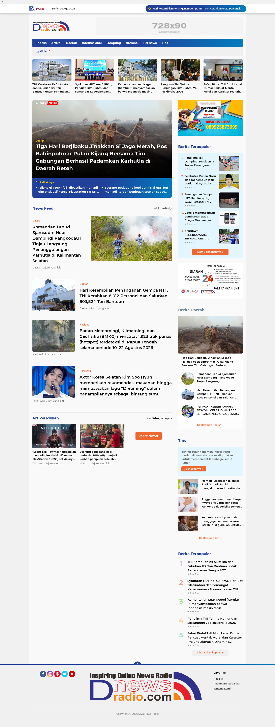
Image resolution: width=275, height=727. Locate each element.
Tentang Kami (222, 688)
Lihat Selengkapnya (158, 418)
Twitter (66, 679)
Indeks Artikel (161, 208)
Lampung (113, 43)
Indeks (41, 43)
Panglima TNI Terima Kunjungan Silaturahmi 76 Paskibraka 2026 (178, 88)
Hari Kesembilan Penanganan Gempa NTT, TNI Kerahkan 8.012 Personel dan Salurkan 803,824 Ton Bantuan (124, 296)
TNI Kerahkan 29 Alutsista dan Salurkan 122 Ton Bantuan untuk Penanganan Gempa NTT (51, 88)
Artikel (56, 43)
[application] (137, 723)
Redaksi (218, 678)
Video (44, 51)
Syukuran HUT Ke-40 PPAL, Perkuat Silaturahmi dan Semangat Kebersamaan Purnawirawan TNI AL (93, 88)
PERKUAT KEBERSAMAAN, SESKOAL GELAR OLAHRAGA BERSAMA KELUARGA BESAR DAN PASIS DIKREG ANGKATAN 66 (200, 234)
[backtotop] (137, 665)
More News (148, 436)
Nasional (132, 43)
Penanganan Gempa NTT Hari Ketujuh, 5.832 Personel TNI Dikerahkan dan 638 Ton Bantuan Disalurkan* (199, 198)
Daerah (71, 43)
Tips (165, 43)
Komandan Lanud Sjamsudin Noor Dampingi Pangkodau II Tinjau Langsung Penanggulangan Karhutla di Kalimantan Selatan (216, 377)
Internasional (92, 43)
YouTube (75, 679)
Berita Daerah (191, 310)
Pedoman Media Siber (227, 683)
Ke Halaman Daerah (209, 424)
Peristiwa (150, 43)
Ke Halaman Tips (209, 538)
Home (40, 8)
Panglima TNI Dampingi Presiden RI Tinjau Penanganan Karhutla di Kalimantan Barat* (200, 161)
